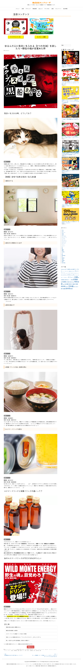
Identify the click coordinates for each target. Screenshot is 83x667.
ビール (63, 244)
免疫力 (12, 650)
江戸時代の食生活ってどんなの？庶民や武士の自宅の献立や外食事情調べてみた (70, 154)
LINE (62, 231)
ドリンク (5, 650)
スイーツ (63, 239)
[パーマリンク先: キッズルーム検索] (41, 26)
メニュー (18, 8)
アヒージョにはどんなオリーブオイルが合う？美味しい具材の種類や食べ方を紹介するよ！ (70, 119)
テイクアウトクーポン (15, 37)
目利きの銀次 (71, 284)
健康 (63, 279)
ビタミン (8, 650)
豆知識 (63, 260)
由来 (63, 284)
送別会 (75, 286)
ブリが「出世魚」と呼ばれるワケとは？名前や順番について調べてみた (70, 205)
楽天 (25, 650)
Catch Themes (55, 661)
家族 (72, 279)
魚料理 (68, 288)
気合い (28, 650)
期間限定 (15, 650)
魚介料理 (65, 8)
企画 (76, 277)
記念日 (67, 286)
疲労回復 (37, 650)
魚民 (71, 288)
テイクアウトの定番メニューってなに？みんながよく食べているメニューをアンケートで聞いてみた (70, 83)
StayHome (22, 649)
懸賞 (62, 250)
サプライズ (73, 273)
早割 (70, 282)
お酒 (52, 8)
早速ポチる (30, 647)
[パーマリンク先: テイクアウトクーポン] (16, 26)
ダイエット (77, 273)
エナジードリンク (41, 649)
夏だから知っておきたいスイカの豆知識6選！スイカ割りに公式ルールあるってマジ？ (70, 137)
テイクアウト (9, 649)
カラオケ (73, 271)
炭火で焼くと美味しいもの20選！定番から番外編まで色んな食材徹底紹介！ (70, 65)
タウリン (55, 649)
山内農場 (63, 282)
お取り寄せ (31, 649)
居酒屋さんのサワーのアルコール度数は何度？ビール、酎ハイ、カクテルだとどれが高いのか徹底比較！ (70, 101)
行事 (62, 259)
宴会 (66, 279)
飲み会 (77, 286)
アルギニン (35, 649)
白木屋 (66, 284)
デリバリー (64, 243)
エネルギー (46, 649)
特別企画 (35, 8)
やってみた (47, 8)
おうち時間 (27, 649)
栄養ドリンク (22, 650)
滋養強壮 (31, 650)
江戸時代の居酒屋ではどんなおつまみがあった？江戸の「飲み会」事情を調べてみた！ (70, 188)
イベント (63, 271)
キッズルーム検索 (41, 37)
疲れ (34, 650)
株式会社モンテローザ (41, 2)
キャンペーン (58, 8)
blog (5, 649)
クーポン (63, 238)
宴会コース (69, 279)
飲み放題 (63, 288)
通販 (40, 650)
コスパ (69, 273)
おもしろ (40, 8)
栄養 (18, 650)
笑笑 (77, 284)
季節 (62, 249)
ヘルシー (65, 277)
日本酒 (63, 251)
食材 (62, 261)
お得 (23, 8)
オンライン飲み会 (68, 271)
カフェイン (51, 649)
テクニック (28, 8)
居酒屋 (75, 279)
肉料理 (63, 258)
